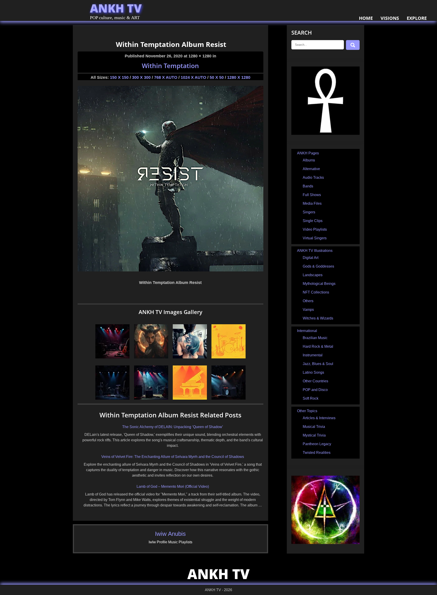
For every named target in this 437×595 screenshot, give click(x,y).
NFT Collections (316, 292)
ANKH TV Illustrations (315, 251)
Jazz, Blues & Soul (318, 364)
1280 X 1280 (238, 77)
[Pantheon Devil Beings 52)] (151, 357)
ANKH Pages (308, 153)
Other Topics (307, 411)
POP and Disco (315, 390)
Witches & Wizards (318, 318)
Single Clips (313, 221)
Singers (309, 212)
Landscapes (313, 275)
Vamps (308, 310)
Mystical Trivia (314, 435)
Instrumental (313, 355)
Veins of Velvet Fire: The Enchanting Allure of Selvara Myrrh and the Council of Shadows (172, 457)
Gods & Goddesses (318, 266)
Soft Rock (310, 398)
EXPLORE (417, 18)
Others (308, 301)
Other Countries (315, 381)
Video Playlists (315, 229)
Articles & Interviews (319, 418)
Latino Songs (313, 372)
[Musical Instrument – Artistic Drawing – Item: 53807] (228, 357)
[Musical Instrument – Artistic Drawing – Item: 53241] (190, 398)
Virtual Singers (315, 238)
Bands (308, 186)
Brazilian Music (315, 338)
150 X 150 (119, 77)
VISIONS (390, 18)
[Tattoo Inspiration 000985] (190, 357)
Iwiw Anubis (170, 533)
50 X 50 (217, 77)
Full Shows (312, 195)
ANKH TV (116, 8)
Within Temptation (170, 65)
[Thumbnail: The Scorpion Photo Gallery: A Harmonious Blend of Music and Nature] (112, 398)
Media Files (312, 203)
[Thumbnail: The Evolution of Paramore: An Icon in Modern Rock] (151, 398)
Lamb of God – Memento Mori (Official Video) (173, 486)
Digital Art (310, 258)
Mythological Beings (319, 284)
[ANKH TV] (325, 133)
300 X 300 (141, 77)
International (307, 331)
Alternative (311, 169)
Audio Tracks (313, 177)
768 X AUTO (165, 77)
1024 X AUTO (193, 77)
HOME (366, 18)
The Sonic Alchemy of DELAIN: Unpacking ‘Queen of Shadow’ (172, 427)
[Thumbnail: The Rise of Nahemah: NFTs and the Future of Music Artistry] (112, 357)
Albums (309, 160)
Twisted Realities (316, 453)
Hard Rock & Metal (318, 346)
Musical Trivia (314, 427)
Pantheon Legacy (317, 444)
